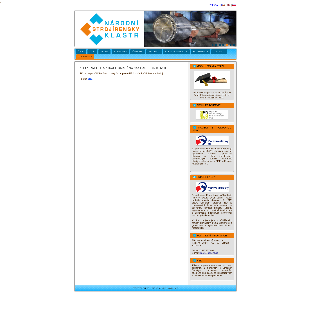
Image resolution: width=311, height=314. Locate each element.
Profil (104, 51)
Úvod (81, 51)
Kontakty (219, 51)
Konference (200, 51)
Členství (137, 51)
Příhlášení (214, 5)
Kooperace (85, 56)
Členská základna (176, 51)
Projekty (154, 51)
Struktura (120, 51)
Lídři (92, 51)
